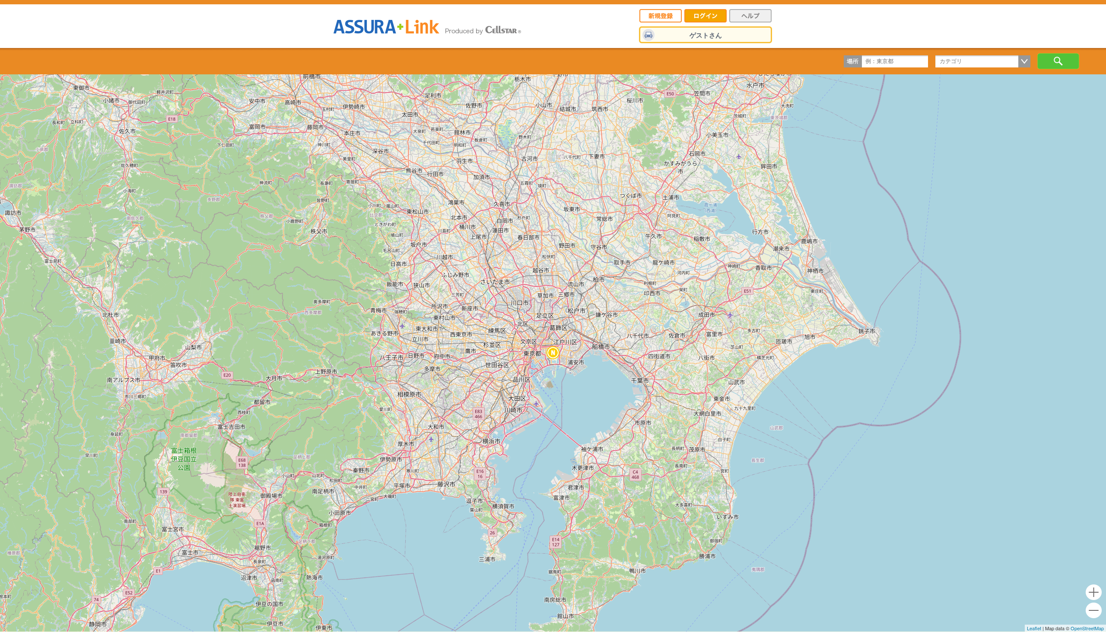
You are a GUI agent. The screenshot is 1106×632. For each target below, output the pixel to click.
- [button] (1094, 611)
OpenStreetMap (1087, 628)
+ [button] (1094, 592)
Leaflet (1034, 628)
